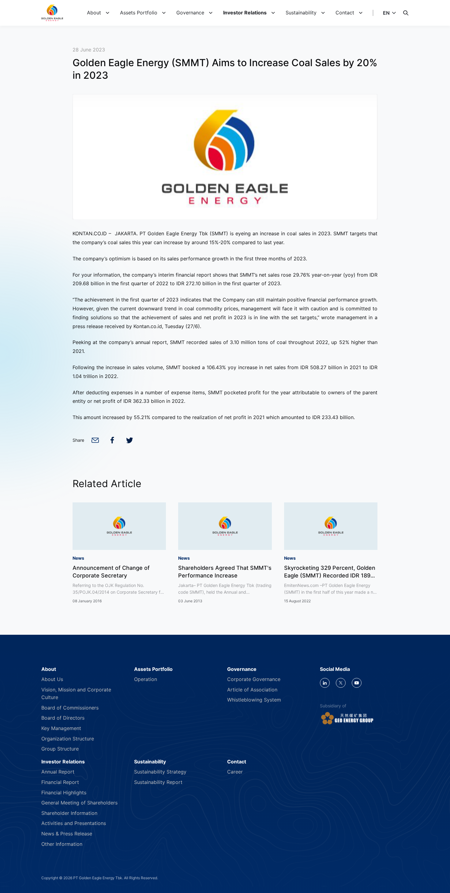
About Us (52, 679)
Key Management (61, 728)
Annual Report (57, 772)
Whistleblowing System (254, 700)
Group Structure (60, 749)
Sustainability (301, 12)
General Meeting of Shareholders (79, 803)
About (94, 12)
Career (235, 772)
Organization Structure (67, 739)
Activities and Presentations (73, 823)
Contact (345, 12)
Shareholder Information (69, 813)
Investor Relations (245, 12)
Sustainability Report (158, 782)
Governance (190, 12)
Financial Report (60, 782)
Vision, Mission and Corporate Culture (76, 694)
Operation (145, 679)
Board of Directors (62, 718)
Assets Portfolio (138, 12)
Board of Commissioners (70, 708)
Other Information (61, 844)
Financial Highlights (63, 792)
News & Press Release (66, 834)
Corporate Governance (253, 679)
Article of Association (252, 690)
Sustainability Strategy (160, 772)
